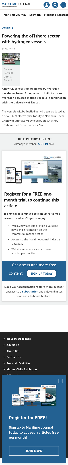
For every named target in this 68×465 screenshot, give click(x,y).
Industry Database (19, 338)
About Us (12, 351)
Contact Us (14, 357)
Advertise (13, 345)
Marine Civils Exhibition (22, 369)
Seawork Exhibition (19, 363)
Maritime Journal (15, 14)
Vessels (7, 28)
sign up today (41, 273)
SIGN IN (43, 144)
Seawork (35, 14)
